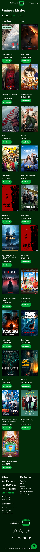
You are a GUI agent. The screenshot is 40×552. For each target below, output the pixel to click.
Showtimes (35, 3)
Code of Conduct (25, 489)
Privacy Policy (24, 494)
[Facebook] (15, 531)
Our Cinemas (8, 481)
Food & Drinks (9, 485)
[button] (7, 21)
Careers (22, 486)
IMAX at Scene (6, 510)
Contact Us (25, 477)
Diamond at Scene (7, 513)
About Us (23, 481)
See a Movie (8, 492)
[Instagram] (28, 531)
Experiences (8, 503)
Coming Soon (18, 16)
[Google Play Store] (30, 537)
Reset (22, 21)
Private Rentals (9, 489)
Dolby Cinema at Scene (9, 508)
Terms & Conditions (26, 491)
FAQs (22, 483)
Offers (5, 477)
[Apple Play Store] (24, 537)
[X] (21, 531)
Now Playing (7, 16)
